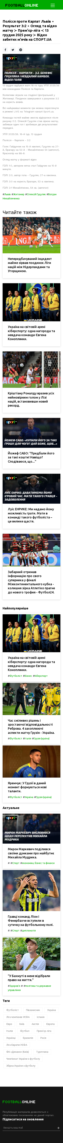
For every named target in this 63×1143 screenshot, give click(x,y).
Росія (43, 1038)
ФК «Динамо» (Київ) (17, 1051)
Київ (21, 1024)
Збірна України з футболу (20, 1065)
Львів (7, 194)
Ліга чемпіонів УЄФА (18, 1017)
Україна (29, 797)
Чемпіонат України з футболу (23, 1058)
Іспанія (40, 1017)
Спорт (15, 863)
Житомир (18, 194)
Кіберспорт (41, 675)
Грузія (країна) (42, 738)
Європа (50, 1024)
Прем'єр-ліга (44, 1031)
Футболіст (16, 675)
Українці (11, 1038)
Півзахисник (33, 1010)
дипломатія (29, 930)
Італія (28, 738)
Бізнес (28, 675)
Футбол (24, 1031)
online (21, 5)
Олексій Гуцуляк (36, 194)
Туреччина (42, 1051)
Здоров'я (15, 986)
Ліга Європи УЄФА (16, 1044)
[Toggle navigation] (53, 5)
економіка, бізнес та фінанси (38, 863)
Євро (9, 1024)
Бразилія (28, 1038)
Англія (35, 1024)
